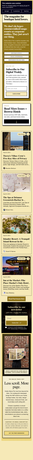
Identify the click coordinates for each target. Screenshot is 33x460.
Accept (7, 11)
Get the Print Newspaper (16, 433)
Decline (26, 11)
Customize (16, 11)
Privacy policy (12, 5)
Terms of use (23, 5)
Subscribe (15, 323)
